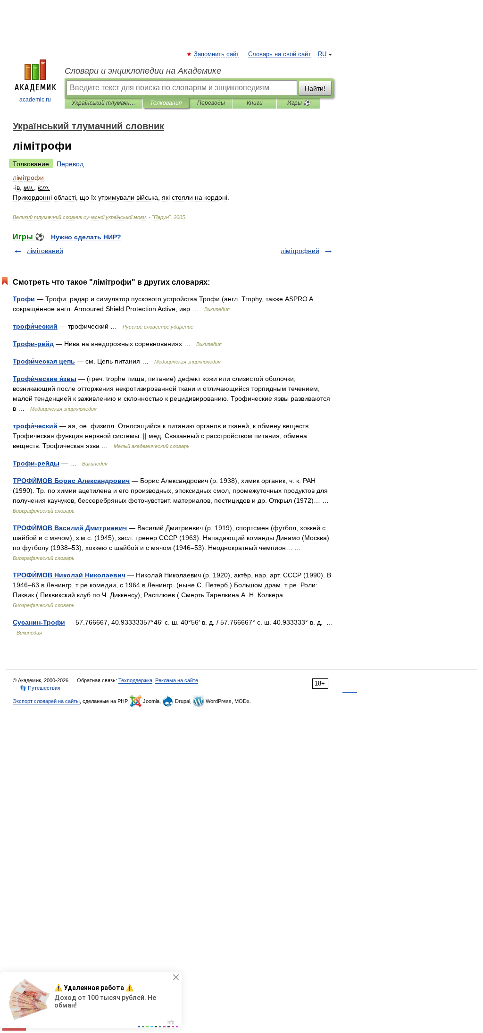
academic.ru (35, 99)
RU (322, 54)
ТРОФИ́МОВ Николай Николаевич (69, 575)
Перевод (70, 164)
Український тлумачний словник (103, 103)
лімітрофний (300, 250)
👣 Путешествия (40, 688)
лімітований (45, 250)
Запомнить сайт (217, 54)
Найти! (315, 88)
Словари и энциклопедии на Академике (143, 71)
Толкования (166, 103)
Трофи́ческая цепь (44, 361)
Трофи (24, 299)
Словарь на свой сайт (279, 54)
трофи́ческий (35, 326)
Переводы (211, 103)
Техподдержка (135, 680)
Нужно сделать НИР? (86, 237)
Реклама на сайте (176, 680)
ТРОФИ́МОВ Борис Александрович (71, 480)
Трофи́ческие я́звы (44, 378)
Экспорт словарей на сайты (46, 701)
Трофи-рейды (36, 463)
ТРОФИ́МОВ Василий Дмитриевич (70, 528)
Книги (255, 103)
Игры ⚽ (298, 103)
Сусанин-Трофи (39, 622)
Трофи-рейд (33, 343)
